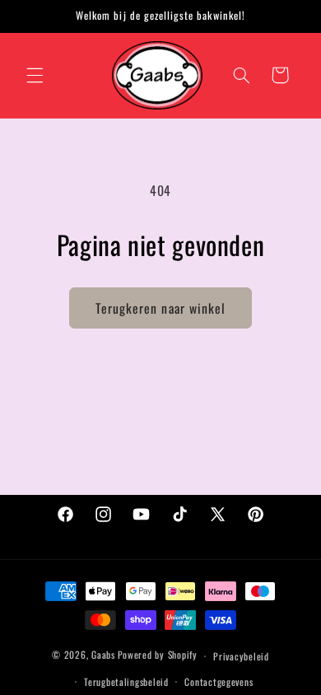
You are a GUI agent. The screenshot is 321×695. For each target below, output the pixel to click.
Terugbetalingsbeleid (126, 681)
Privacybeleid (241, 656)
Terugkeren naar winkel (160, 308)
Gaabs (103, 655)
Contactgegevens (218, 681)
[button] (35, 75)
